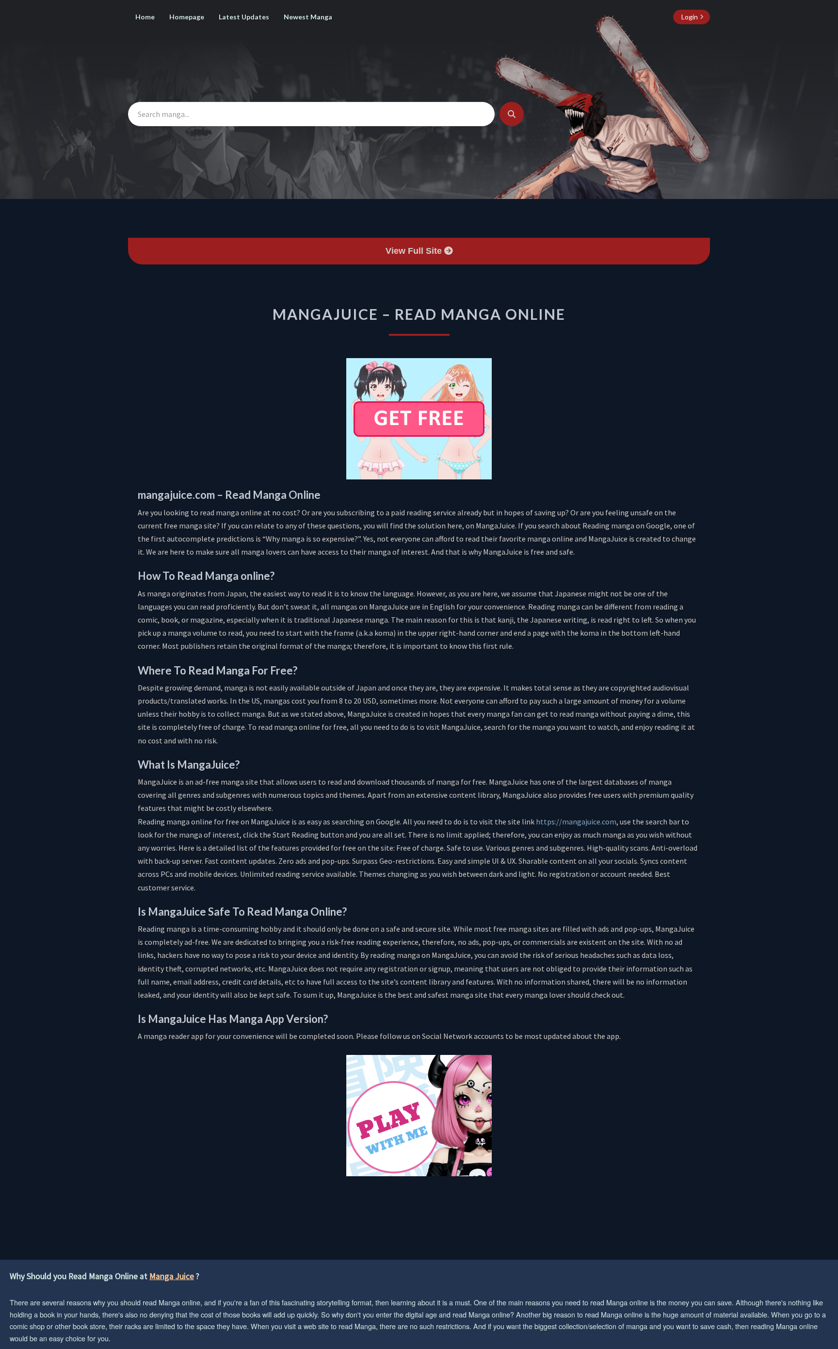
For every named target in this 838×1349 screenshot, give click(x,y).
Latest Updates (244, 17)
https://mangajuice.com (576, 821)
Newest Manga (308, 17)
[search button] (512, 114)
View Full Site (415, 251)
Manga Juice (171, 1276)
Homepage (186, 17)
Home (145, 17)
